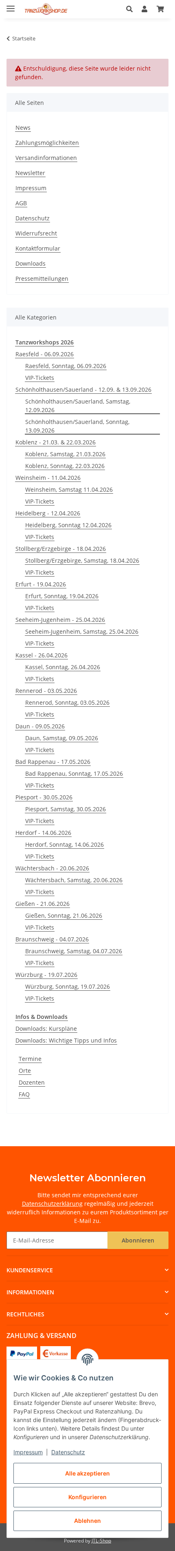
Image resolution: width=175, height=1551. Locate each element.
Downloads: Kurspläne (46, 1028)
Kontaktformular (37, 248)
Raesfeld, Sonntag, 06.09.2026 (65, 366)
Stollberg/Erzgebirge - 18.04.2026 (60, 549)
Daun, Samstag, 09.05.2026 (61, 738)
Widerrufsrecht (36, 233)
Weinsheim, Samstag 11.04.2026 (69, 489)
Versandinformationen (46, 158)
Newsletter (30, 173)
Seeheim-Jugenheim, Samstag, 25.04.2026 (81, 631)
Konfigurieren (87, 1496)
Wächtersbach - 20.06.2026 (52, 868)
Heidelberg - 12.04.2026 (47, 513)
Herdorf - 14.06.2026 (43, 833)
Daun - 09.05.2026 (40, 726)
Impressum (28, 1452)
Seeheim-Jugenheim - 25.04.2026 (60, 620)
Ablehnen (87, 1520)
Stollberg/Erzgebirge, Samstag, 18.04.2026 (82, 560)
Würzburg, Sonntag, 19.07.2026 (67, 986)
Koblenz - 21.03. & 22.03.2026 (55, 442)
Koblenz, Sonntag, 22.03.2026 (65, 466)
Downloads (30, 263)
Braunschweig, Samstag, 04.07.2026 (73, 951)
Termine (30, 1059)
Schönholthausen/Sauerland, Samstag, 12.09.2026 (77, 405)
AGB (21, 203)
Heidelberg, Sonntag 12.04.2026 (68, 525)
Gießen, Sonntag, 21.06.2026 (63, 915)
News (23, 127)
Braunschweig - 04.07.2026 (52, 939)
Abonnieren (138, 1240)
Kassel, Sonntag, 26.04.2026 (62, 667)
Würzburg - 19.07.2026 (46, 975)
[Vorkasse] (55, 1353)
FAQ (24, 1094)
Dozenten (32, 1082)
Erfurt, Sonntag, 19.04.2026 (61, 596)
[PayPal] (22, 1353)
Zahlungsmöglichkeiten (47, 142)
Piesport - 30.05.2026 (43, 797)
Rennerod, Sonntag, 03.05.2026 (67, 702)
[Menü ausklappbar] (11, 5)
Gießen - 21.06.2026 (42, 904)
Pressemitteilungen (41, 278)
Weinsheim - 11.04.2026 (48, 477)
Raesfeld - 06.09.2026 (44, 354)
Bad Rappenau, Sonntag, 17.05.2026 (74, 773)
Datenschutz (68, 1452)
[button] (131, 9)
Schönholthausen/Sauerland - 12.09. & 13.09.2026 (83, 389)
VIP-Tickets (39, 378)
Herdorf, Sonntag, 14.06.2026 (64, 844)
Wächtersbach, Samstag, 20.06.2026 (73, 880)
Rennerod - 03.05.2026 (46, 691)
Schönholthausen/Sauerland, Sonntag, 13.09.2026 (77, 426)
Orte (25, 1070)
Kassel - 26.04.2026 (41, 655)
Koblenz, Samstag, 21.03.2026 (65, 454)
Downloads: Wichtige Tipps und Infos (66, 1040)
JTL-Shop (101, 1540)
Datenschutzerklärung (52, 1203)
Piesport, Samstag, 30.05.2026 (65, 809)
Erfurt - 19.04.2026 (40, 584)
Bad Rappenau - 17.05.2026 (52, 762)
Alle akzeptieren (87, 1473)
